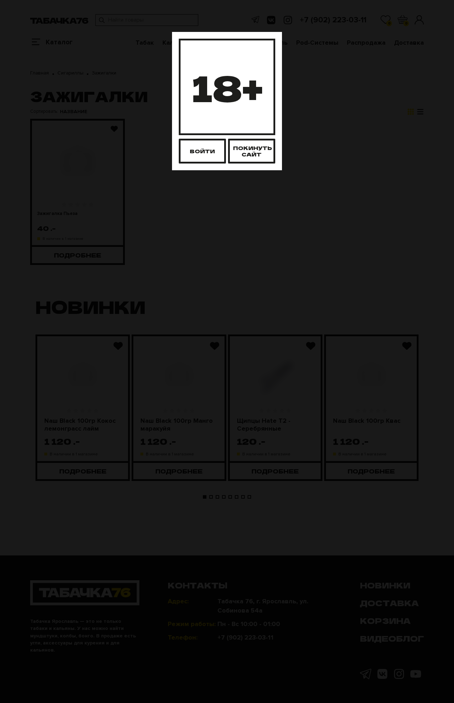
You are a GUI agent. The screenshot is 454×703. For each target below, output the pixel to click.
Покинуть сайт (252, 151)
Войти (202, 151)
